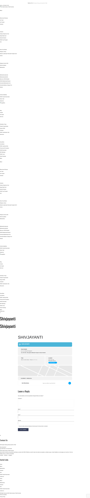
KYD (1, 472)
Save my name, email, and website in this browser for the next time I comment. (33, 426)
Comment (20, 398)
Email (19, 414)
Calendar (23, 378)
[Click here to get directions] (69, 383)
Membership (2, 468)
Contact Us (2, 476)
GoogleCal (29, 378)
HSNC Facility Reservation (5, 474)
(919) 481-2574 (6, 5)
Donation (1, 470)
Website (19, 420)
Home (1, 464)
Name (19, 409)
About (1, 466)
